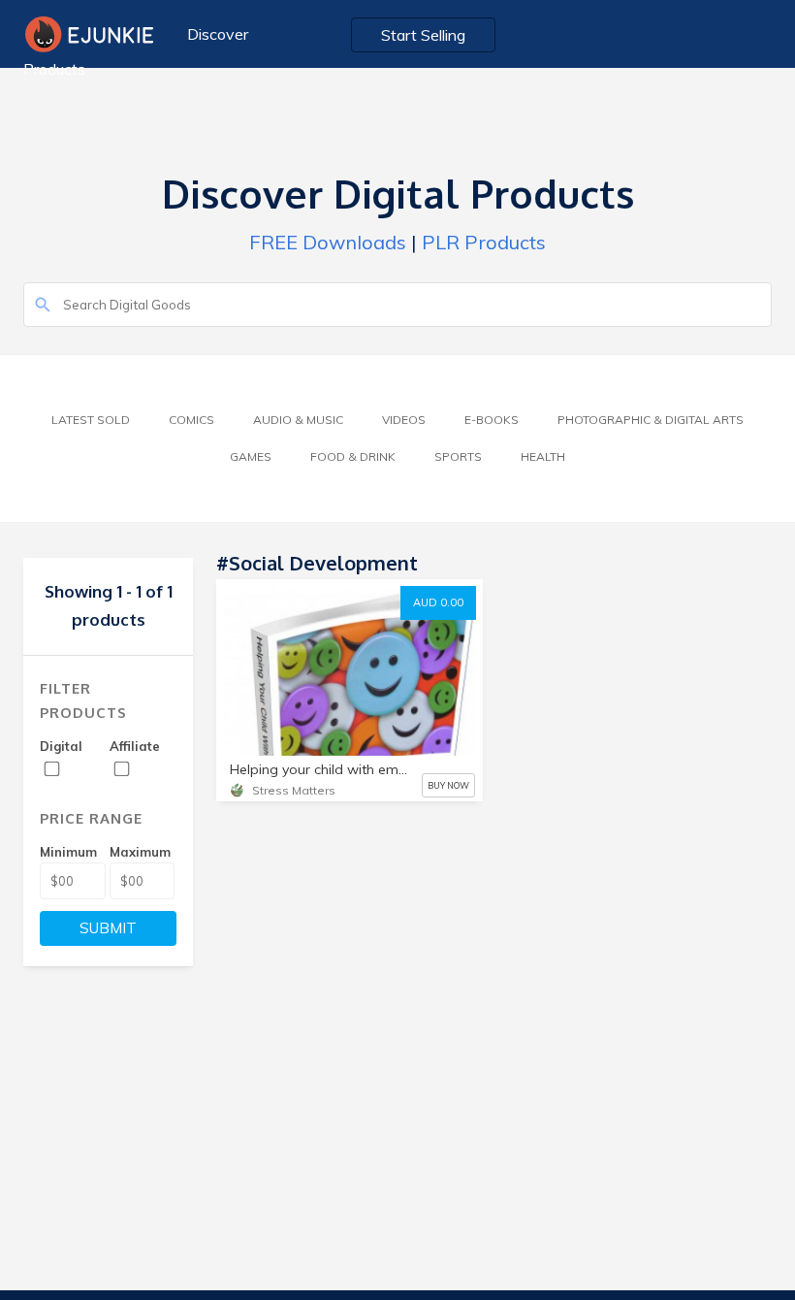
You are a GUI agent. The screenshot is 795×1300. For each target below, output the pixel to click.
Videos (404, 419)
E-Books (491, 419)
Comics (191, 419)
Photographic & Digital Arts (650, 419)
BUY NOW (448, 785)
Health (543, 456)
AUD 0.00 (438, 602)
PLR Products (484, 242)
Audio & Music (298, 419)
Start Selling (423, 35)
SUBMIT (108, 928)
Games (250, 456)
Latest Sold (90, 419)
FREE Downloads (327, 242)
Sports (458, 456)
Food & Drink (353, 456)
